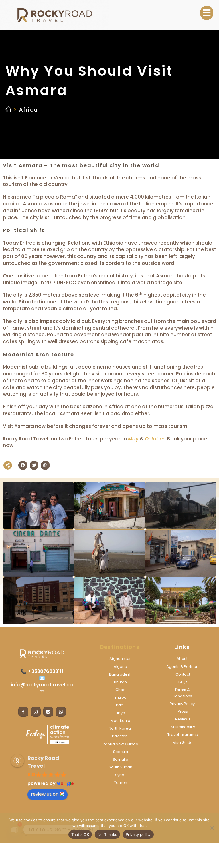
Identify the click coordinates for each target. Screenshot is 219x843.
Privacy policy (138, 834)
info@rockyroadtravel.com (42, 688)
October (155, 438)
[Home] (8, 110)
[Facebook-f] (23, 712)
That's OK (80, 834)
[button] (206, 13)
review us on (44, 794)
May (133, 438)
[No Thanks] (212, 828)
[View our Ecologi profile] (47, 734)
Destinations (120, 647)
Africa (28, 110)
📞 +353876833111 (42, 671)
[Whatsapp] (61, 712)
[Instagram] (36, 712)
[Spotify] (48, 712)
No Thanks (107, 834)
